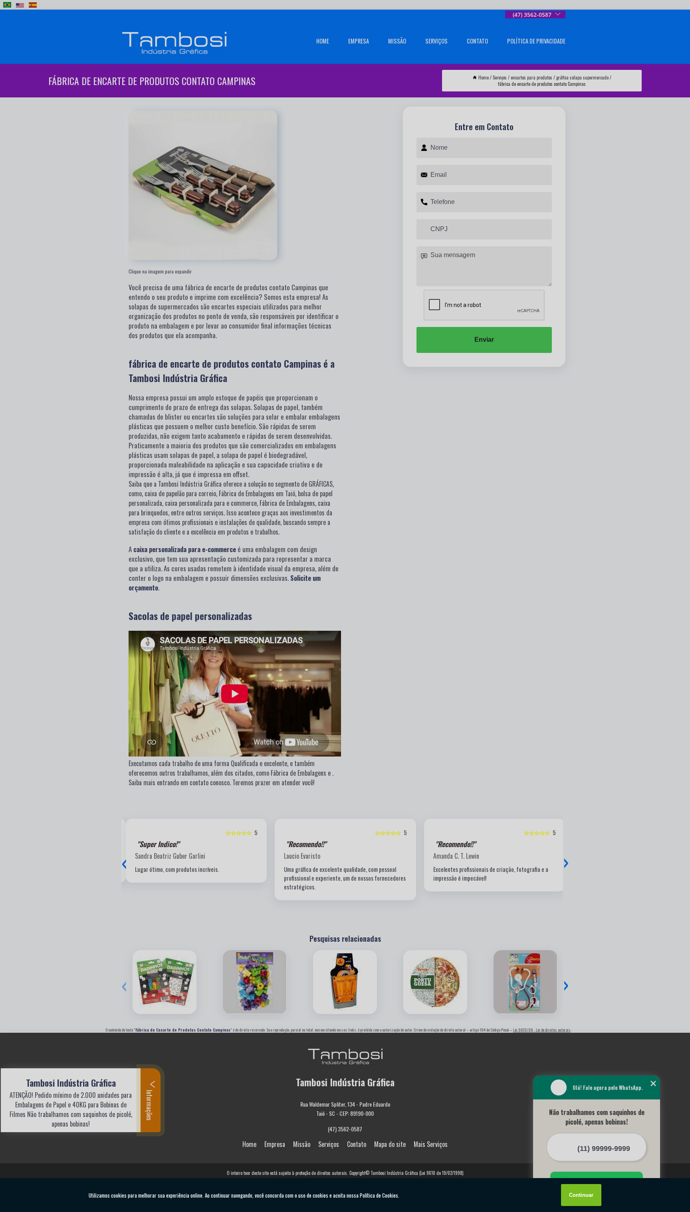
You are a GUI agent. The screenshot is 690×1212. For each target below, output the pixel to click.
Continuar (581, 1195)
